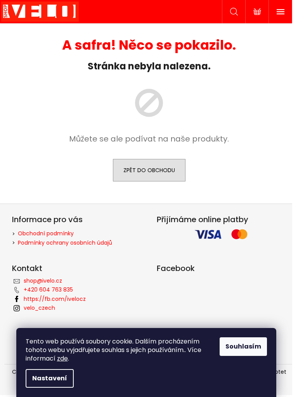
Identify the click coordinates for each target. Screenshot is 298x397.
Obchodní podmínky (46, 233)
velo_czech (39, 308)
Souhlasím (243, 346)
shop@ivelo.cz (43, 281)
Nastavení (49, 378)
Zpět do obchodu (149, 170)
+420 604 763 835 (48, 289)
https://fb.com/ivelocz (55, 299)
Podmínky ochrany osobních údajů (65, 243)
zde (62, 358)
